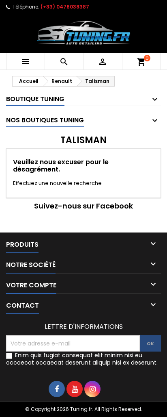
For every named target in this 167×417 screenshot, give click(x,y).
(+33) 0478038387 (65, 6)
